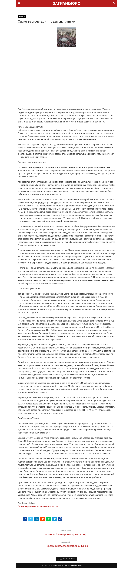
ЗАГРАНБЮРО (67, 4)
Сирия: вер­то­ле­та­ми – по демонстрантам (38, 506)
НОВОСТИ (22, 16)
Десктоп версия (67, 559)
